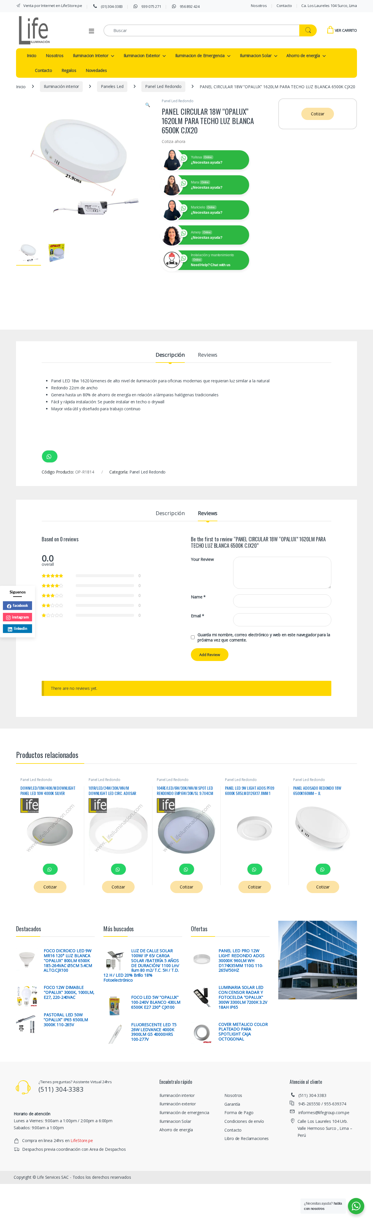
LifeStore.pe (82, 1140)
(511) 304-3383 (312, 1095)
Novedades (96, 70)
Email (197, 615)
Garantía (232, 1104)
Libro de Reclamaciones (246, 1138)
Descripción (170, 355)
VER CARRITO (346, 30)
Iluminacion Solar (256, 55)
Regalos (68, 70)
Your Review (202, 559)
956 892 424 (189, 6)
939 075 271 (151, 6)
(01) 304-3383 (111, 6)
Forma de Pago (238, 1112)
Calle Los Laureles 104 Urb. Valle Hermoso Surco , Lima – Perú (325, 1128)
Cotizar (317, 113)
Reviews (207, 355)
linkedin (20, 628)
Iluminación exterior (177, 1104)
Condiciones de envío (244, 1121)
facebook (20, 605)
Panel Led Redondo (163, 86)
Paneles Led (112, 86)
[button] (147, 104)
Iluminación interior (61, 86)
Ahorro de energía (303, 55)
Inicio (31, 55)
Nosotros (259, 5)
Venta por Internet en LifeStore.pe (52, 5)
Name (198, 597)
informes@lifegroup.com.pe (324, 1112)
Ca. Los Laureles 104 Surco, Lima (329, 5)
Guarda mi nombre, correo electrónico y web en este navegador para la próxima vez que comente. (264, 637)
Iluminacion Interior (90, 55)
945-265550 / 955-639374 (322, 1104)
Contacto (284, 5)
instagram (20, 616)
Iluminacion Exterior (142, 55)
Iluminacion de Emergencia (200, 55)
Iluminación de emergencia (184, 1112)
